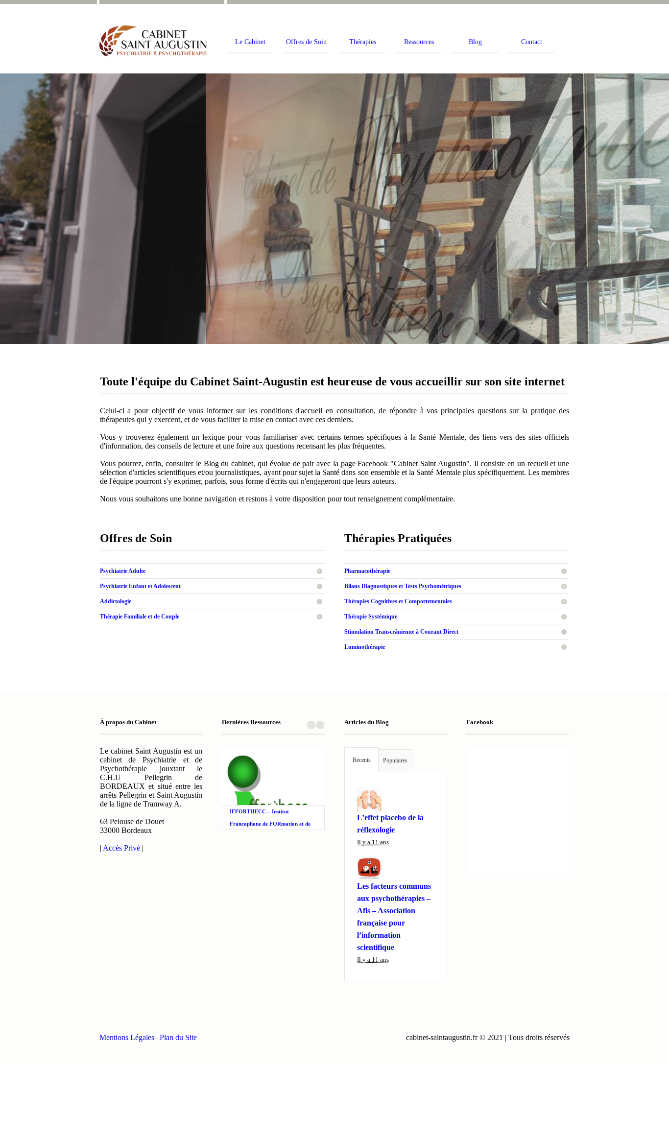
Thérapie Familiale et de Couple (139, 616)
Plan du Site (178, 1037)
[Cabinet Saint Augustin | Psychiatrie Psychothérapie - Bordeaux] (155, 40)
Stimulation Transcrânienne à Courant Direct (401, 631)
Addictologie (115, 601)
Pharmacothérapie (367, 571)
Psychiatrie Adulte (122, 571)
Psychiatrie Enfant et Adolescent (140, 586)
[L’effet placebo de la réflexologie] (395, 799)
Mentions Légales (126, 1037)
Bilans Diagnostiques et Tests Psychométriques (402, 586)
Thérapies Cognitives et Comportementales (398, 601)
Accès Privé (121, 848)
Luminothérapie (364, 646)
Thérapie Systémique (370, 616)
